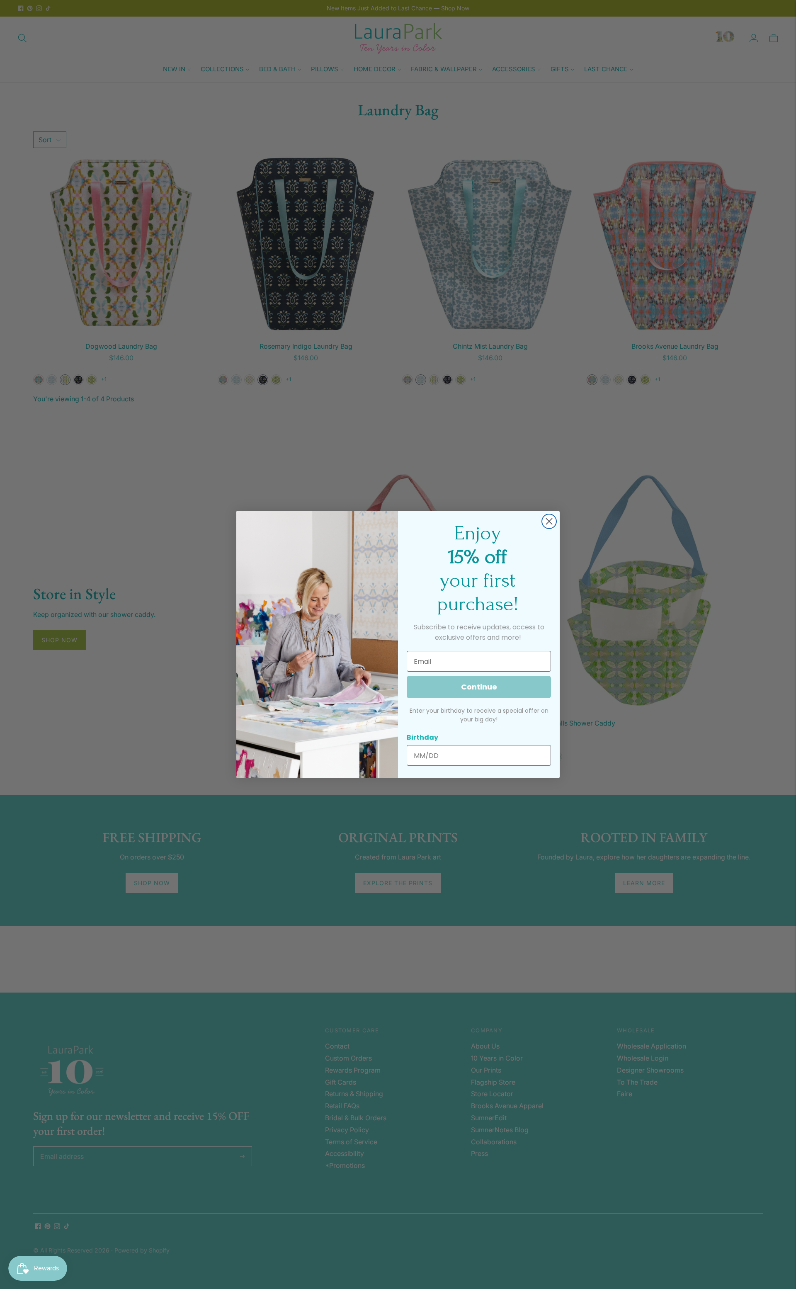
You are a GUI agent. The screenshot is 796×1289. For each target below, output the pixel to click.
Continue (479, 687)
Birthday (422, 737)
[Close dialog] (549, 521)
